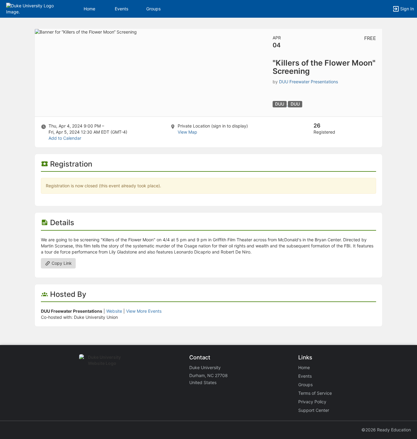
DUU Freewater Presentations (308, 81)
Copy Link (61, 263)
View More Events (143, 311)
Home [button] (89, 8)
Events (121, 8)
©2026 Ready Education (386, 429)
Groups (153, 8)
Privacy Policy (312, 401)
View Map (187, 132)
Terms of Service (315, 393)
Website (114, 311)
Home (304, 367)
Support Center (313, 410)
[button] (31, 8)
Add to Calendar (65, 138)
